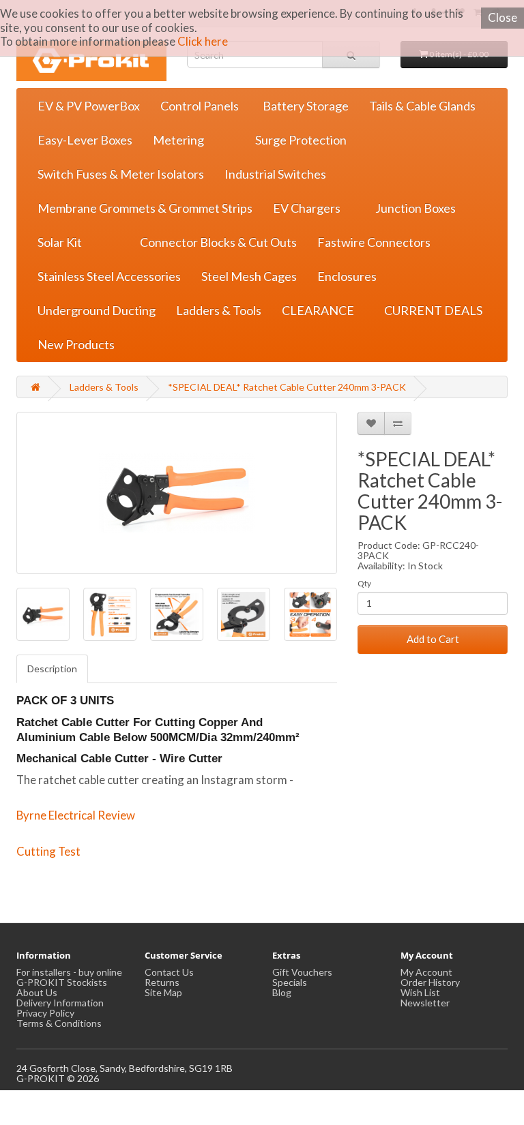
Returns (162, 982)
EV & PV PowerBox (89, 105)
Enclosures (347, 276)
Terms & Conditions (59, 1023)
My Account (426, 972)
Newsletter (425, 1002)
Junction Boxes (415, 207)
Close (502, 17)
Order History (430, 982)
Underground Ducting (97, 310)
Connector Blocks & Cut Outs (218, 242)
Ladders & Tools (218, 310)
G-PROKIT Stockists (61, 982)
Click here (202, 41)
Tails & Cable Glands (422, 105)
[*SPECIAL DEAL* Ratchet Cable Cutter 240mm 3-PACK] (176, 493)
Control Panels (199, 105)
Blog (281, 992)
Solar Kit (60, 242)
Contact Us (169, 972)
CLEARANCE (318, 310)
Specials (289, 982)
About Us (36, 992)
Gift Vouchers (302, 972)
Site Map (163, 992)
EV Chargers (306, 207)
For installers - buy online (69, 972)
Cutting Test (48, 851)
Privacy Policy (45, 1013)
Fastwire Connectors (374, 242)
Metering (178, 139)
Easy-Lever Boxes (85, 139)
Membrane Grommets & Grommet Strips (145, 207)
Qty (364, 583)
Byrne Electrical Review (75, 815)
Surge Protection (301, 139)
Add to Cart (433, 639)
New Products (76, 344)
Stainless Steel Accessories (109, 276)
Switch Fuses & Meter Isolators (121, 173)
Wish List (420, 992)
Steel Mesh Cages (249, 276)
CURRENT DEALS (433, 310)
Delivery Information (60, 1002)
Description (52, 668)
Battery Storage (306, 105)
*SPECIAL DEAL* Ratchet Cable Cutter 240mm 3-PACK (287, 387)
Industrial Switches (275, 173)
